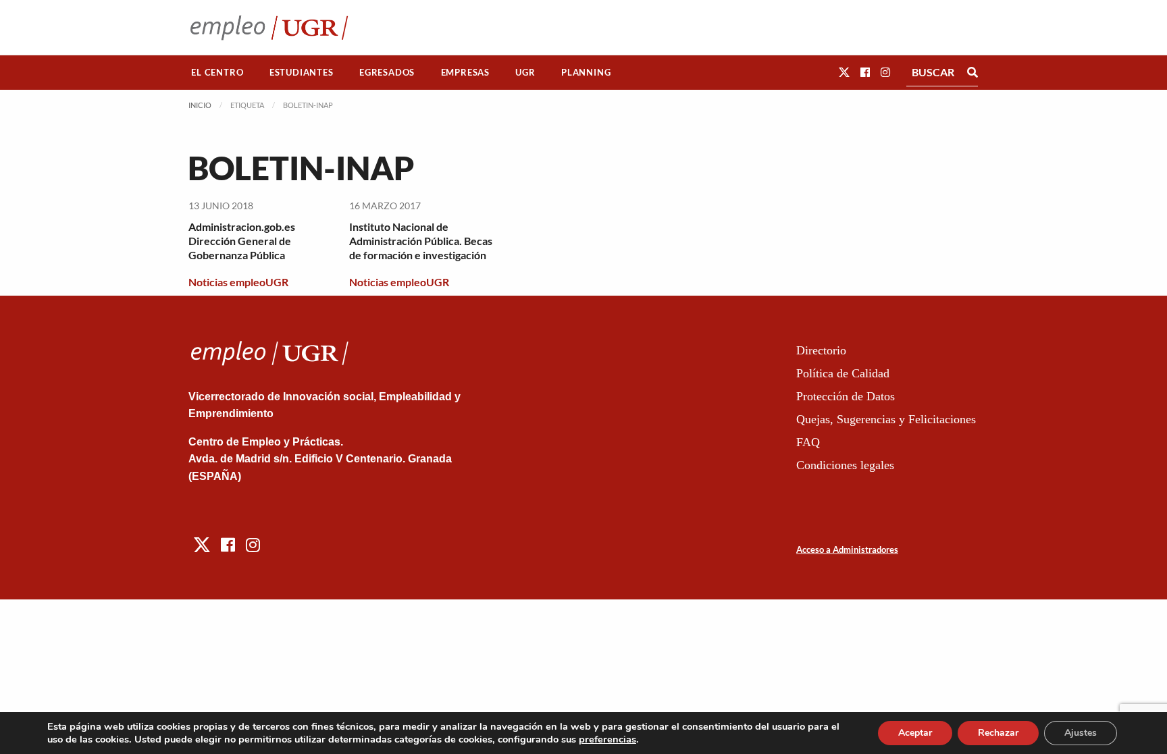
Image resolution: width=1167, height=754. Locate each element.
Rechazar (998, 732)
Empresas (465, 72)
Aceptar (915, 732)
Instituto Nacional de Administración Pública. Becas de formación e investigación (420, 240)
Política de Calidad (842, 373)
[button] (844, 72)
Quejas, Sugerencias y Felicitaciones (886, 419)
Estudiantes (301, 72)
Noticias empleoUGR (238, 281)
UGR (525, 72)
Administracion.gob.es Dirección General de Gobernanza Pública (241, 240)
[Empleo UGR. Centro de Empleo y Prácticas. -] (269, 27)
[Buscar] (972, 72)
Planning (586, 72)
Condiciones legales (845, 465)
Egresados (387, 72)
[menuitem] (217, 72)
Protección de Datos (845, 396)
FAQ (808, 442)
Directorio (821, 350)
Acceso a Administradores (847, 549)
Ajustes (1080, 732)
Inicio (199, 105)
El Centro (217, 72)
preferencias (607, 739)
